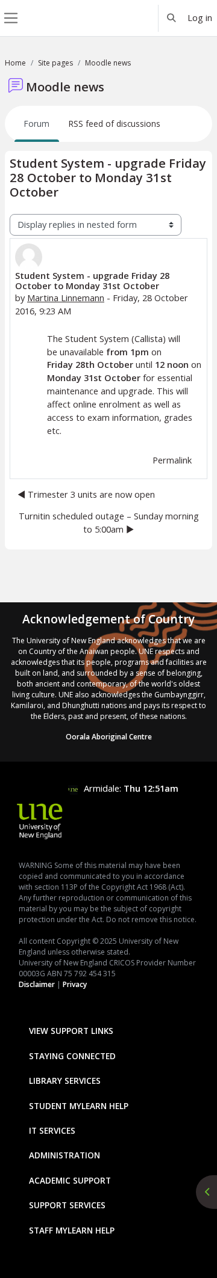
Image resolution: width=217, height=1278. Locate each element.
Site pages (55, 63)
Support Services (67, 1205)
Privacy (75, 984)
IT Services (52, 1130)
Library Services (65, 1080)
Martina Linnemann (65, 298)
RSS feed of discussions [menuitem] (114, 123)
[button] (172, 18)
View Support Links (71, 1030)
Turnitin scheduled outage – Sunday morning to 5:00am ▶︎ (109, 522)
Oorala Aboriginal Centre (109, 737)
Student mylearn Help (78, 1105)
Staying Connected (72, 1056)
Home (15, 63)
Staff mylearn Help (72, 1230)
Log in (199, 17)
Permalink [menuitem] (172, 460)
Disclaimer (37, 984)
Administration (64, 1155)
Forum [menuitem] (36, 123)
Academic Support (70, 1180)
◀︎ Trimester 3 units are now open (86, 494)
